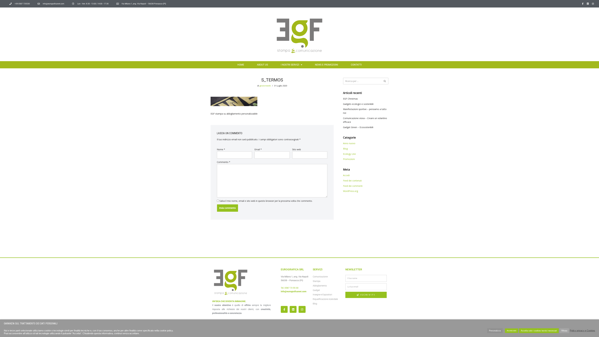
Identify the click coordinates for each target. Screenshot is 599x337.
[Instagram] (593, 4)
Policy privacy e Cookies (582, 330)
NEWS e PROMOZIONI (326, 64)
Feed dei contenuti (352, 180)
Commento (223, 162)
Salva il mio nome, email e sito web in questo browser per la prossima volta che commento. (265, 200)
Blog (345, 148)
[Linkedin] (588, 4)
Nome (221, 149)
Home (240, 64)
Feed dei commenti (353, 185)
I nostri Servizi (290, 64)
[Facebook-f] (582, 4)
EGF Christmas (350, 98)
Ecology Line (349, 153)
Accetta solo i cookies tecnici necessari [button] (539, 331)
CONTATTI (356, 64)
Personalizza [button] (495, 331)
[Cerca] (384, 81)
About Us (262, 64)
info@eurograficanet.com (293, 291)
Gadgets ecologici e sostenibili (358, 104)
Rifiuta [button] (564, 331)
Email (258, 149)
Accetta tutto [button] (511, 331)
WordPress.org (350, 191)
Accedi (346, 175)
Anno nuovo (349, 143)
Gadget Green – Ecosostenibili (358, 127)
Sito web (296, 149)
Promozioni (349, 159)
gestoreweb (265, 85)
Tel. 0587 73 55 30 (289, 288)
